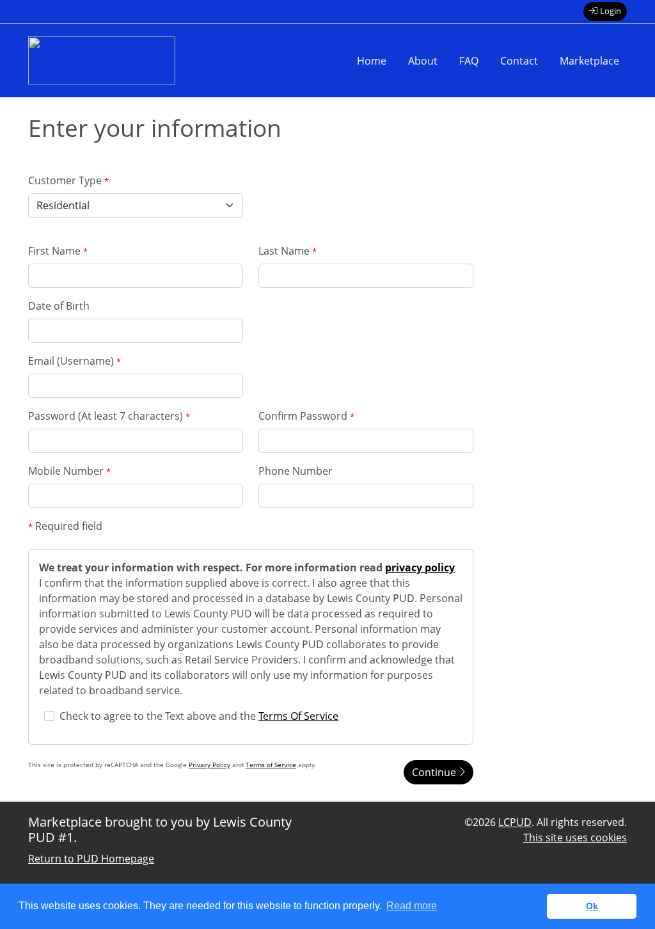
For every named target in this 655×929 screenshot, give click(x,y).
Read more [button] (411, 905)
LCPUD (515, 822)
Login (610, 11)
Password (109, 416)
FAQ (468, 61)
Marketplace (589, 61)
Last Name (287, 251)
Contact (519, 61)
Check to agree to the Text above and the (198, 716)
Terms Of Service (298, 716)
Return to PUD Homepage (91, 859)
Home (371, 61)
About (423, 61)
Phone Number (295, 471)
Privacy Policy (209, 764)
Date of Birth (59, 306)
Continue (435, 772)
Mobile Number (69, 471)
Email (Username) (74, 361)
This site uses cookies (575, 837)
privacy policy (420, 567)
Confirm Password (306, 416)
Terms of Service (271, 764)
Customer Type (68, 180)
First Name (58, 251)
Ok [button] (592, 906)
